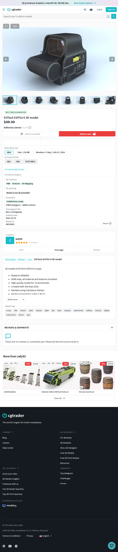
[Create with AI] (85, 9)
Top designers (66, 473)
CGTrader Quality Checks (14, 169)
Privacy (30, 535)
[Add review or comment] (112, 327)
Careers (5, 442)
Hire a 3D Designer (68, 447)
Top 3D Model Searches (13, 489)
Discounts (64, 463)
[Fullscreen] (6, 26)
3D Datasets (65, 442)
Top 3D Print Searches (12, 494)
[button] (108, 16)
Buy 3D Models (66, 432)
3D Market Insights (10, 478)
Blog (4, 437)
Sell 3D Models (9, 468)
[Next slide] (112, 59)
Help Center (7, 447)
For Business (66, 437)
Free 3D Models (67, 453)
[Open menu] (3, 9)
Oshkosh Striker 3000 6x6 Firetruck (55, 392)
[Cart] (91, 9)
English (44, 536)
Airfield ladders (10, 392)
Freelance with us (10, 483)
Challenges (65, 478)
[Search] (113, 16)
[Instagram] (16, 546)
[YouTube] (10, 546)
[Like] (21, 142)
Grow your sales (9, 473)
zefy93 (19, 238)
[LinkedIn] (4, 546)
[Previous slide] (6, 59)
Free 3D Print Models (69, 458)
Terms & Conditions (11, 535)
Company (6, 432)
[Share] (96, 142)
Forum (63, 483)
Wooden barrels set (86, 392)
